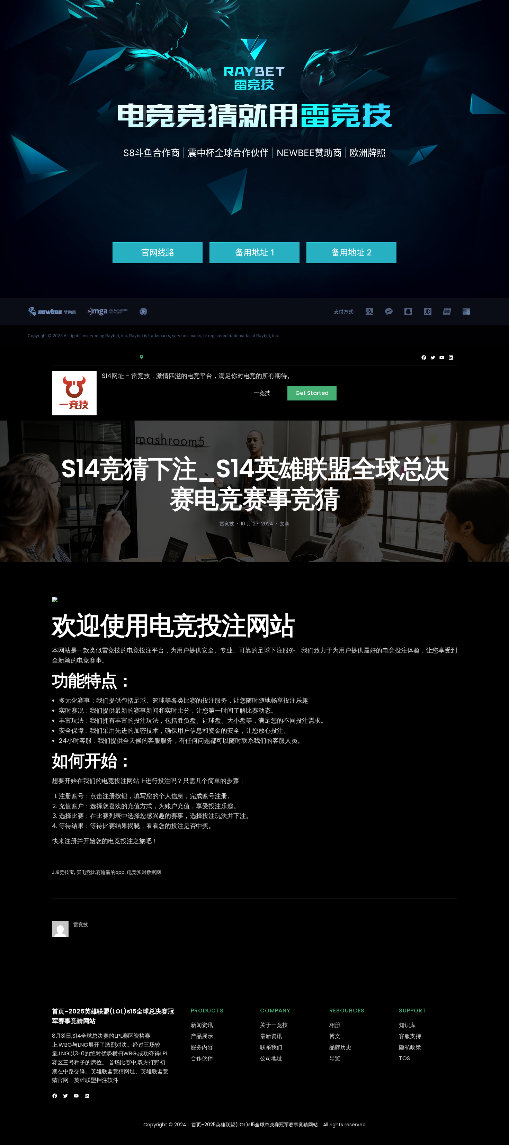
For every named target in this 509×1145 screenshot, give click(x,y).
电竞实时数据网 (144, 872)
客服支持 (410, 1036)
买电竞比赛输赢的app (101, 872)
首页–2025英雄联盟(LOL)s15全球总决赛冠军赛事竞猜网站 (254, 1124)
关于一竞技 (274, 1025)
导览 (334, 1058)
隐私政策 (410, 1047)
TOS (404, 1058)
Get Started (312, 393)
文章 (284, 523)
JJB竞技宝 (63, 872)
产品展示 (202, 1036)
